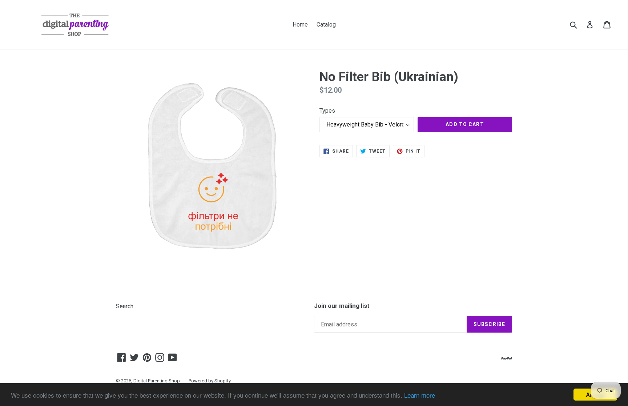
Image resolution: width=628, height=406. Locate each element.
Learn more (419, 394)
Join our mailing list (342, 305)
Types (327, 110)
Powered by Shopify (210, 380)
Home (300, 24)
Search (124, 306)
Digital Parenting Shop (156, 380)
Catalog (326, 24)
